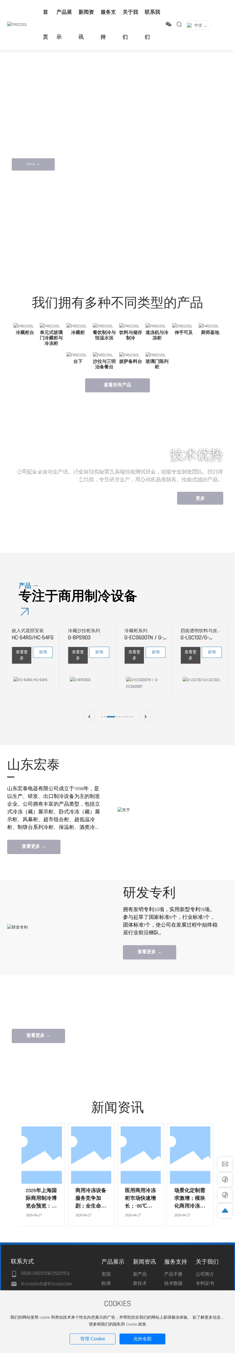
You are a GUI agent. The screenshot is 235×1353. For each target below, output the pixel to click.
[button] (30, 260)
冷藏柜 (78, 333)
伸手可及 (184, 333)
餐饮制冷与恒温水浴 (104, 335)
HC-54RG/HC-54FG (33, 637)
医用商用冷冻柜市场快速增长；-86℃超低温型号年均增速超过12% (140, 1206)
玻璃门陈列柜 (157, 364)
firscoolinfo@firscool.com (46, 1284)
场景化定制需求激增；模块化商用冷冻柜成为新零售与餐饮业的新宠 (189, 1206)
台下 (78, 362)
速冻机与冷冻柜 (157, 335)
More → (33, 164)
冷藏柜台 (25, 333)
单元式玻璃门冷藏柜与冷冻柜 (51, 338)
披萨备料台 (130, 362)
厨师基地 (210, 333)
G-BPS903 (79, 637)
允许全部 (142, 1338)
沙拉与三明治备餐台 (104, 364)
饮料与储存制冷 (130, 335)
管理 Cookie (92, 1338)
